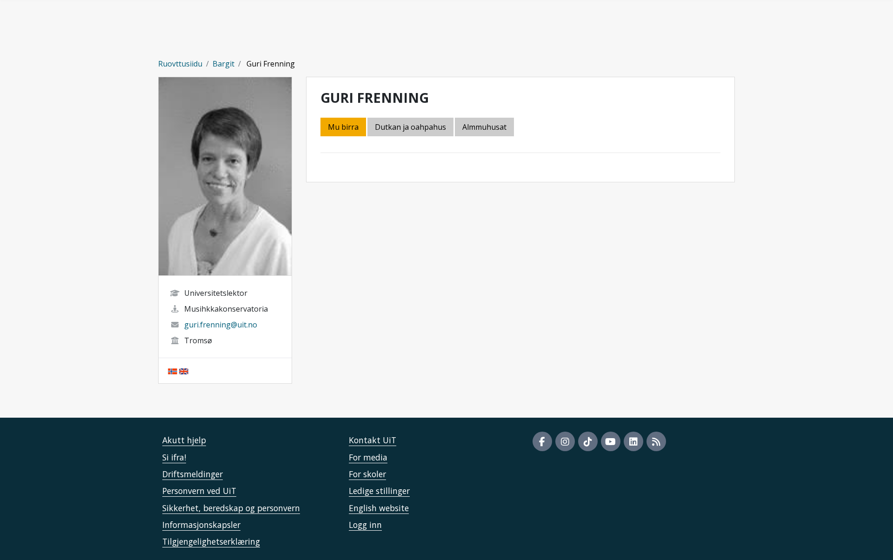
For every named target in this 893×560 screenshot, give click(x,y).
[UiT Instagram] (565, 441)
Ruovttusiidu (180, 64)
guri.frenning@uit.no (220, 325)
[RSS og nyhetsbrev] (656, 441)
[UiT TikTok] (588, 441)
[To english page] (183, 371)
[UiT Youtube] (610, 441)
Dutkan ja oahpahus (410, 127)
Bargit (223, 64)
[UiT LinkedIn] (633, 441)
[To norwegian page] (172, 371)
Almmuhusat (484, 127)
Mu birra (343, 127)
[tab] (485, 128)
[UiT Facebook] (542, 441)
